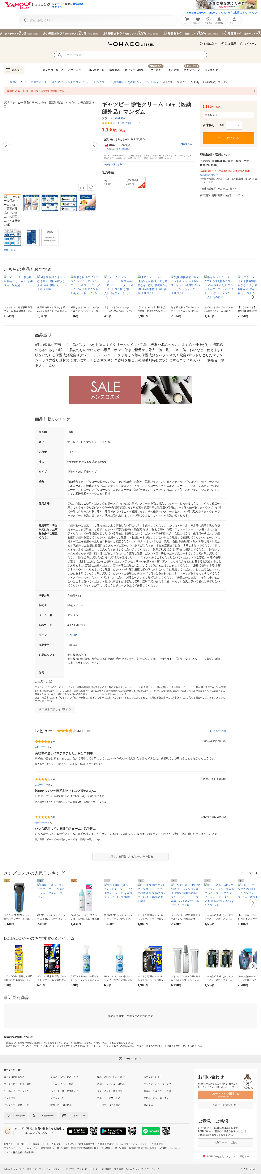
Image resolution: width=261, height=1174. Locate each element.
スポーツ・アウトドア (108, 1098)
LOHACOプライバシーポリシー (132, 1144)
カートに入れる (228, 138)
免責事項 (118, 1169)
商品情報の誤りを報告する (55, 709)
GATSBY (120, 118)
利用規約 (106, 1169)
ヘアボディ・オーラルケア (44, 82)
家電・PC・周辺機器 (61, 1105)
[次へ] (94, 146)
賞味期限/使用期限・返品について (220, 195)
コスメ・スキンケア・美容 (64, 1077)
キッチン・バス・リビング (157, 1084)
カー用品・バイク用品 (108, 1105)
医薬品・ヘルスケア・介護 (157, 1091)
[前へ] (6, 146)
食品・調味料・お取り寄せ (111, 1077)
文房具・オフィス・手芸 (156, 1098)
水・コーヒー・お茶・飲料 (17, 1084)
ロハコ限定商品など (14, 1077)
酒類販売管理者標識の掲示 (85, 1148)
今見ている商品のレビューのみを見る (130, 856)
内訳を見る (186, 144)
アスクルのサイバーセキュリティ (21, 1148)
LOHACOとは (23, 1144)
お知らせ (8, 1144)
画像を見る (9, 249)
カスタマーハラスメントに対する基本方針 (73, 1144)
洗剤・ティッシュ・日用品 (111, 1084)
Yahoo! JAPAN (196, 12)
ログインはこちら (113, 164)
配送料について (209, 175)
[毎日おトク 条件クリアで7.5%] (130, 33)
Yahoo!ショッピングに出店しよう (227, 12)
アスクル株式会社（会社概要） (20, 1152)
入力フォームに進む (226, 1142)
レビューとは (218, 730)
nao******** (41, 822)
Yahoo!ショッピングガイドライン (143, 1169)
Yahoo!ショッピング (14, 1169)
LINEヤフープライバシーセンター (82, 1169)
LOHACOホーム (13, 82)
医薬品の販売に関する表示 (143, 1148)
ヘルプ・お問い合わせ (225, 1105)
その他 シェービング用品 (143, 82)
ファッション (57, 1098)
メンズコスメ (73, 82)
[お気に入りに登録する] (90, 187)
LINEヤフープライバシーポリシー (44, 1169)
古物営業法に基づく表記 (113, 1148)
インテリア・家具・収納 (16, 1105)
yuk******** (41, 747)
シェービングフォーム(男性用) (104, 82)
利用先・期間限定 (122, 149)
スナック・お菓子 (153, 1077)
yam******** (41, 785)
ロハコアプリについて (37, 1132)
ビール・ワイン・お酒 (61, 1084)
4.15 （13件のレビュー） (128, 123)
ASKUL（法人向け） (170, 1148)
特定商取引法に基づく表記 (54, 1148)
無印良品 (148, 1105)
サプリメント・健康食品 (109, 1091)
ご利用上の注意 (106, 1144)
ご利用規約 (157, 1144)
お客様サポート (41, 1144)
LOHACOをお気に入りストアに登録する (228, 1156)
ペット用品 (9, 1098)
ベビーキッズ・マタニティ (64, 1091)
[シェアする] (82, 187)
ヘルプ (253, 12)
